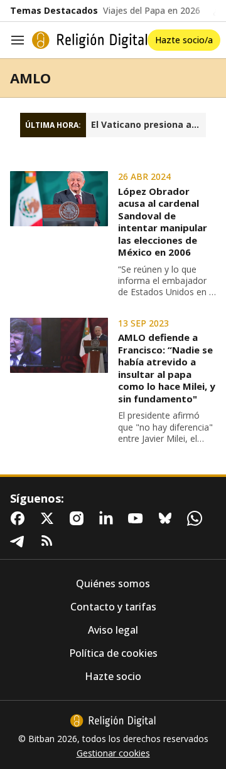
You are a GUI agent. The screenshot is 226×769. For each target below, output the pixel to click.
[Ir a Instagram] (79, 518)
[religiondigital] (113, 721)
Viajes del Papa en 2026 (151, 10)
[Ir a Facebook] (20, 518)
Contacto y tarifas (113, 607)
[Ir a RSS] (50, 540)
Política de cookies (113, 653)
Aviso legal (113, 630)
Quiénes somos (113, 583)
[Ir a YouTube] (138, 518)
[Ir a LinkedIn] (109, 518)
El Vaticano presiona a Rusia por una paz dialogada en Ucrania (148, 124)
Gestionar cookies (113, 753)
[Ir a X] (50, 518)
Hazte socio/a (184, 40)
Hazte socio (113, 676)
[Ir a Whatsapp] (197, 518)
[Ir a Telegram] (20, 540)
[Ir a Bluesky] (168, 518)
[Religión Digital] (90, 40)
